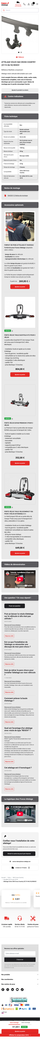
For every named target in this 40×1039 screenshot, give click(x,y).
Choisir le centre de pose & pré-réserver (19, 853)
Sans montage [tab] (14, 1022)
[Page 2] (21, 52)
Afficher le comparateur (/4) (19, 1035)
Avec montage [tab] (26, 1022)
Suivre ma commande (18, 5)
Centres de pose (33, 924)
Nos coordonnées (7, 979)
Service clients (20, 924)
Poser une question (14, 606)
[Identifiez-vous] (28, 4)
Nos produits (5, 974)
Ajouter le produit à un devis (20, 90)
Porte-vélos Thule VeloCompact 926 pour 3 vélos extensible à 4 (18, 513)
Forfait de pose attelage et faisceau (19, 245)
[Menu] (37, 4)
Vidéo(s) (21, 57)
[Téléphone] (24, 4)
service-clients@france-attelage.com (21, 861)
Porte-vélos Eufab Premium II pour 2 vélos (18, 424)
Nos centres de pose (8, 984)
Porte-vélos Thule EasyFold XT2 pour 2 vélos (19, 336)
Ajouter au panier (20, 286)
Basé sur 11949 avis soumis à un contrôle (15, 902)
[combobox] (20, 10)
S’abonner (20, 959)
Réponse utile (9, 636)
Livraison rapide (6, 924)
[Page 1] (18, 52)
